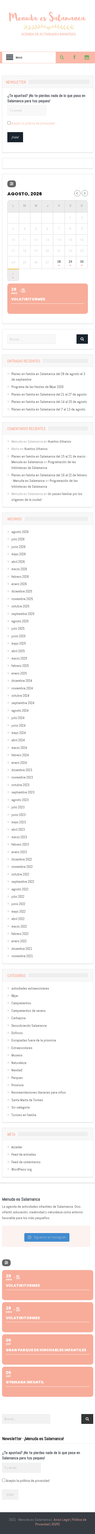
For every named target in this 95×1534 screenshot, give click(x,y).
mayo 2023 (18, 822)
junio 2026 (18, 547)
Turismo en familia (23, 1115)
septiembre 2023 (22, 792)
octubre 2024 (20, 695)
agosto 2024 (20, 710)
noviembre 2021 (22, 956)
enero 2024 (19, 763)
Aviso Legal (62, 1519)
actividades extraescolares (30, 988)
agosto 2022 (19, 889)
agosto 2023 (20, 800)
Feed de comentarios (26, 1162)
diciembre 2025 (21, 591)
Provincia (17, 1085)
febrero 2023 (20, 844)
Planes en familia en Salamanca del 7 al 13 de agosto (48, 409)
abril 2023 (18, 829)
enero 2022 (19, 941)
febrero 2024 (20, 755)
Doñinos (17, 1033)
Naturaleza (18, 1063)
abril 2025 (18, 651)
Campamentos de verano (28, 1011)
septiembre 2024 (22, 703)
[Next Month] (85, 193)
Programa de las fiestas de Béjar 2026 (37, 387)
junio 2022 (18, 904)
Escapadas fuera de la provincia (33, 1040)
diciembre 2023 (21, 770)
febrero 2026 (20, 577)
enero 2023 (19, 852)
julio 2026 (18, 539)
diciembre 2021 (21, 949)
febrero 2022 (20, 934)
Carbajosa (18, 1018)
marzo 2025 (19, 658)
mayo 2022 (18, 911)
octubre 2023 (20, 785)
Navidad (16, 1070)
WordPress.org (21, 1169)
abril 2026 (18, 562)
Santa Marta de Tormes (27, 1100)
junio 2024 (18, 725)
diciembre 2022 (21, 859)
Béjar (14, 996)
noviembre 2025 (22, 599)
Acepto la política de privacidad (33, 123)
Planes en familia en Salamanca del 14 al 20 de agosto (49, 402)
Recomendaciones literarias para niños (38, 1092)
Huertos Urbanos (59, 441)
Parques (17, 1078)
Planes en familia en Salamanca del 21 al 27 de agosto (49, 394)
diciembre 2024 (21, 681)
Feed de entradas (23, 1154)
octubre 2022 (20, 874)
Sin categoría (20, 1107)
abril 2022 (18, 919)
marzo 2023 (19, 837)
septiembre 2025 (22, 614)
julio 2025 (18, 628)
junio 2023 (18, 815)
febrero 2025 (20, 666)
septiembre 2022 (22, 882)
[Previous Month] (77, 193)
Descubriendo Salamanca (29, 1026)
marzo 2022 (19, 926)
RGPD (56, 1524)
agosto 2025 (20, 621)
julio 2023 (18, 807)
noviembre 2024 (22, 688)
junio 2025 (18, 636)
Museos (17, 1055)
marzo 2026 (19, 569)
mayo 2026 (18, 554)
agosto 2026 (20, 532)
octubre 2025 (20, 606)
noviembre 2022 (22, 867)
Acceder (16, 1147)
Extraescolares (21, 1048)
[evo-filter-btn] (11, 183)
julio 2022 (17, 896)
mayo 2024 (18, 733)
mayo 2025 (18, 643)
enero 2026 (19, 584)
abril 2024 (18, 740)
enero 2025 (19, 673)
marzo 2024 (19, 748)
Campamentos (21, 1003)
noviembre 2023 (22, 777)
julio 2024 (18, 718)
